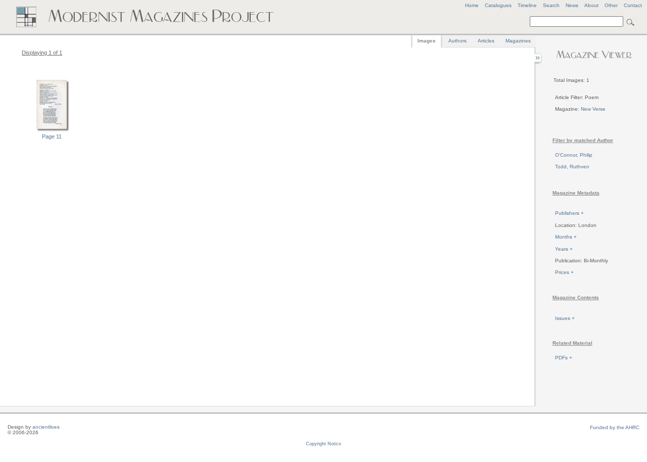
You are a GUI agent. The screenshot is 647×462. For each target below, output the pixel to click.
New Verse (593, 109)
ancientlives (46, 427)
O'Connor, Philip (573, 155)
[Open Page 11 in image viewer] (51, 130)
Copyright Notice (323, 443)
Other (611, 5)
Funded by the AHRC (614, 427)
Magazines (518, 40)
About (591, 5)
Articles (486, 40)
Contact (633, 5)
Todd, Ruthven (572, 166)
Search (551, 5)
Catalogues (498, 5)
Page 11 (52, 136)
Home (472, 5)
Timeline (527, 5)
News (572, 5)
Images (427, 40)
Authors (457, 40)
